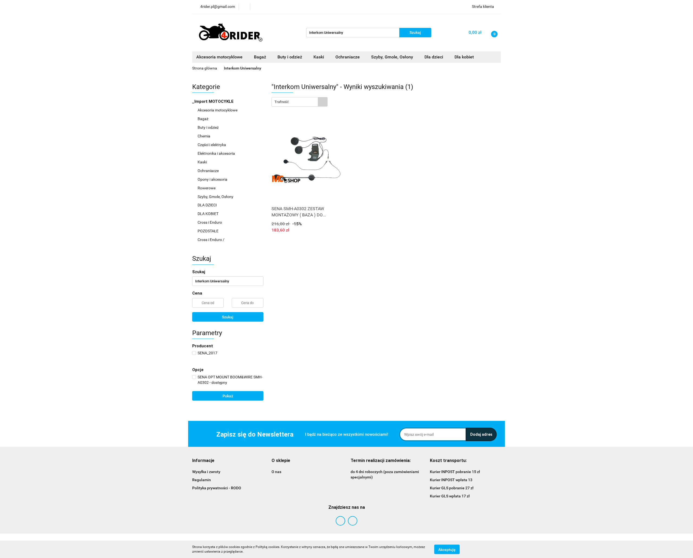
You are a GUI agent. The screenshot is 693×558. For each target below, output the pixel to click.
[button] (203, 461)
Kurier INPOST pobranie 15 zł (455, 472)
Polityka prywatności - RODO (216, 488)
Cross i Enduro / (211, 239)
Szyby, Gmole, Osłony (216, 196)
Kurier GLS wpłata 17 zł (450, 496)
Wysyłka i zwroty (206, 472)
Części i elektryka (212, 145)
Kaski (203, 162)
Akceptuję (447, 549)
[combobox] (300, 102)
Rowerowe (207, 188)
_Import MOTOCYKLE (213, 101)
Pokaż (228, 396)
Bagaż (203, 119)
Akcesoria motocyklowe (218, 110)
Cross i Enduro (210, 222)
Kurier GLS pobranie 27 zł (451, 488)
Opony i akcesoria (213, 179)
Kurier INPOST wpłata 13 (451, 480)
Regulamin (201, 480)
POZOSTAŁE (208, 231)
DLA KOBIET (208, 214)
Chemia (204, 136)
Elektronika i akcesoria (217, 153)
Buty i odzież (209, 127)
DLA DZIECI (208, 205)
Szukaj (227, 317)
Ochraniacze (209, 171)
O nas (276, 472)
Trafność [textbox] (281, 102)
